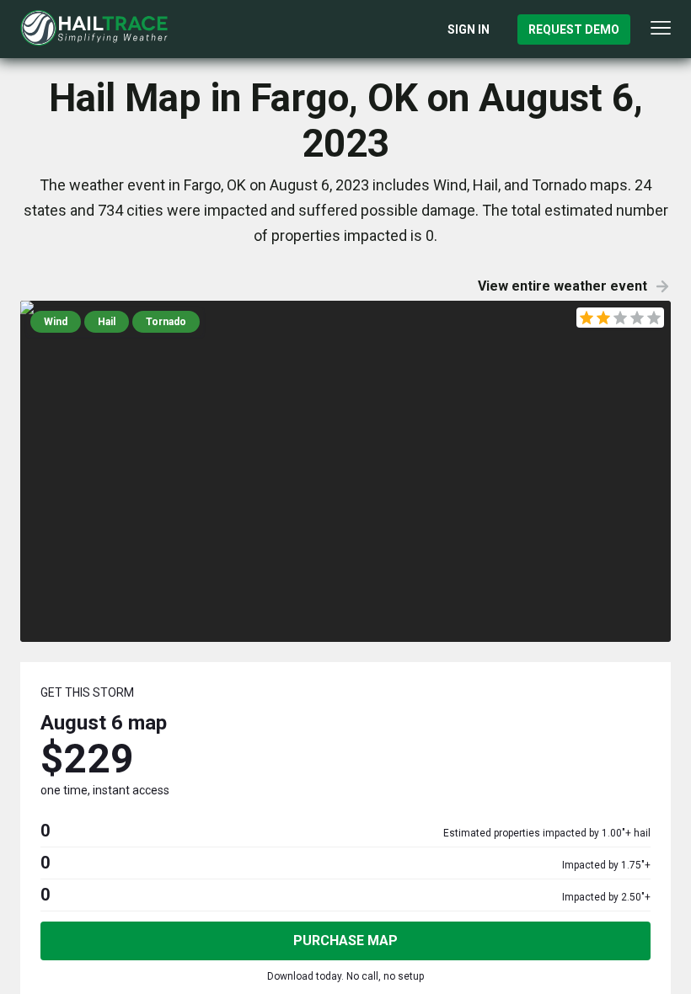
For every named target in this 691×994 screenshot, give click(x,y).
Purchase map (345, 941)
